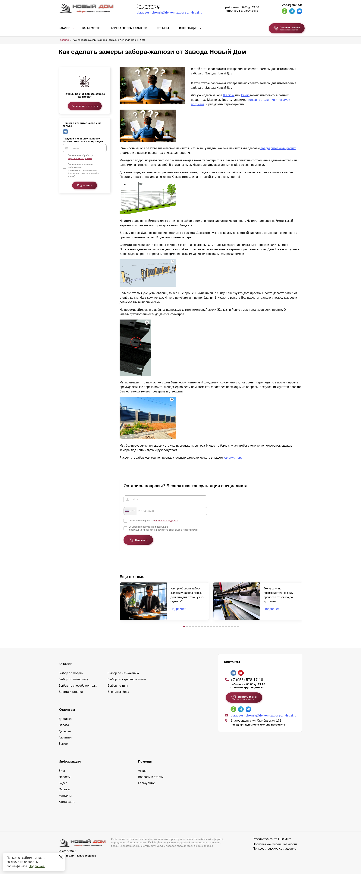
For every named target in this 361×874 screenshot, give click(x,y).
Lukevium (284, 839)
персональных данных (80, 158)
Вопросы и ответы (151, 777)
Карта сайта (67, 801)
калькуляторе (233, 457)
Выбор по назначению (123, 673)
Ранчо (245, 95)
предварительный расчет (278, 148)
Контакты (65, 795)
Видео (63, 783)
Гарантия (65, 737)
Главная (64, 39)
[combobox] (130, 511)
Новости (65, 777)
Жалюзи (228, 95)
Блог (62, 770)
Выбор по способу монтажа (78, 685)
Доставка (65, 718)
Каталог (64, 28)
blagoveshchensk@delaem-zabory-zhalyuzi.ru (169, 12)
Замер (63, 743)
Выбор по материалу (73, 679)
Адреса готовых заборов (129, 28)
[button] (184, 626)
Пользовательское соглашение (274, 848)
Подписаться (84, 185)
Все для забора (118, 691)
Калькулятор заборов (85, 106)
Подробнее (37, 866)
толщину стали (258, 99)
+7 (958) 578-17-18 (292, 5)
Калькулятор (91, 28)
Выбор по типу (118, 685)
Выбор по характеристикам (127, 679)
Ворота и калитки (71, 691)
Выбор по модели (71, 673)
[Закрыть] (61, 857)
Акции (142, 770)
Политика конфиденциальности (275, 844)
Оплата (64, 725)
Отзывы (163, 28)
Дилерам (65, 731)
